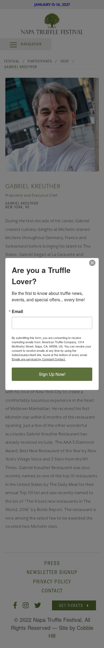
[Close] (94, 263)
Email (17, 311)
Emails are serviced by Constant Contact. (39, 359)
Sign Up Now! (52, 374)
